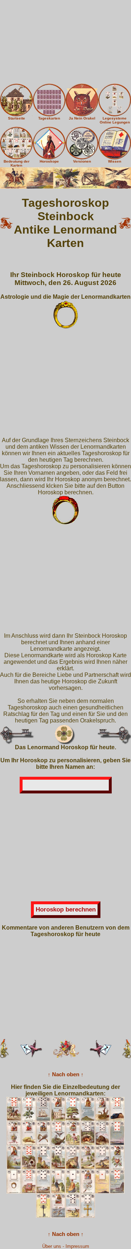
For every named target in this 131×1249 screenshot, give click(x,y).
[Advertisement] (65, 42)
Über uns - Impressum (65, 1246)
